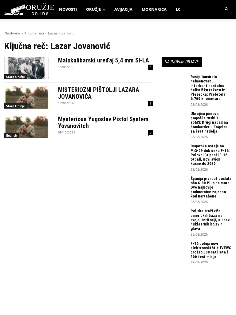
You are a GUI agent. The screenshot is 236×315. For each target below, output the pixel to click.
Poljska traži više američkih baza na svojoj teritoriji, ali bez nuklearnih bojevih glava (210, 220)
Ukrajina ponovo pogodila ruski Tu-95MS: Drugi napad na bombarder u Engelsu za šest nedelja (209, 122)
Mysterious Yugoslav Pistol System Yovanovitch (103, 122)
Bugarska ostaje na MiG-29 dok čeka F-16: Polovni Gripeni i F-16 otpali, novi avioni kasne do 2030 (210, 155)
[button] (227, 9)
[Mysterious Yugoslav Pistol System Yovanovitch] (26, 127)
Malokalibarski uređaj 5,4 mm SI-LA (103, 60)
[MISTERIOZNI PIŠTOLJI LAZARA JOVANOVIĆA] (26, 97)
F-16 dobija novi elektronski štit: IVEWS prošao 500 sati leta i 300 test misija (211, 250)
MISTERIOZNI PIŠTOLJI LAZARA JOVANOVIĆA (98, 93)
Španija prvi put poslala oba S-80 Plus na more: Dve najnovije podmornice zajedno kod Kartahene (211, 187)
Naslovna (12, 33)
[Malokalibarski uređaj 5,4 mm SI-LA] (26, 68)
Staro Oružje (15, 76)
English (11, 135)
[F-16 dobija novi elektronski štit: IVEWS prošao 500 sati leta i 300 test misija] (174, 250)
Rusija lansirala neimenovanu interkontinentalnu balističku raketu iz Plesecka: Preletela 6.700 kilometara (208, 87)
